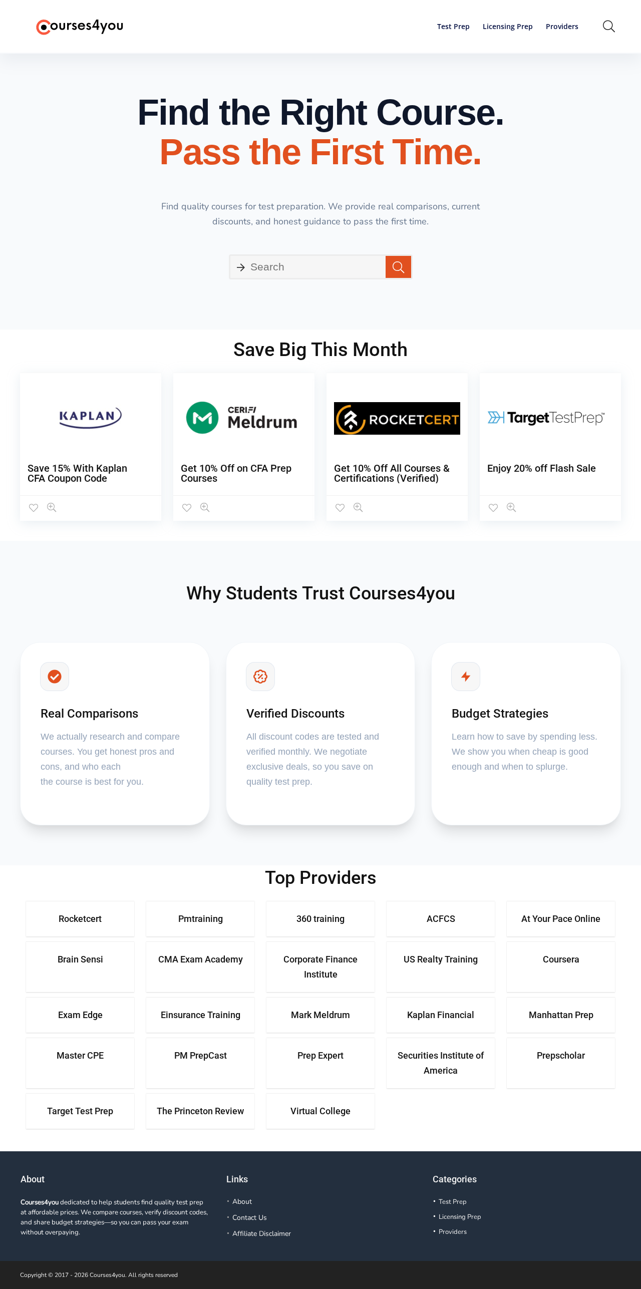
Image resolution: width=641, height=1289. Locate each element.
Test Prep (453, 26)
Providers (562, 26)
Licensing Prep (508, 26)
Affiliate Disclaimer (261, 1233)
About (242, 1201)
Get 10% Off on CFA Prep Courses (236, 473)
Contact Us (249, 1217)
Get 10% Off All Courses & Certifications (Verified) (392, 473)
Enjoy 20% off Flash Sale (541, 468)
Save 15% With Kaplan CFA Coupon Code (77, 473)
